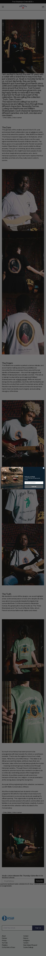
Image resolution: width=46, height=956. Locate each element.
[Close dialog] (43, 468)
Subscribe (34, 486)
